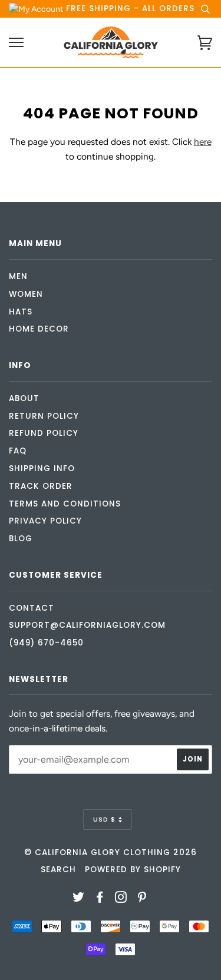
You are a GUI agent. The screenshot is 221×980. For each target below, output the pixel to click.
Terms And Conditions (65, 503)
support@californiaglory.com (87, 625)
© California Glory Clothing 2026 (110, 852)
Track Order (40, 486)
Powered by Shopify (133, 869)
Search (58, 869)
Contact (31, 608)
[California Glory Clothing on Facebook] (100, 899)
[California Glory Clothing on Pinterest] (142, 899)
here (203, 141)
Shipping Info (42, 468)
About (24, 398)
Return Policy (44, 416)
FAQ (18, 450)
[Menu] (16, 42)
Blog (20, 538)
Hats (20, 311)
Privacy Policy (45, 521)
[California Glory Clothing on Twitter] (78, 899)
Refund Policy (43, 433)
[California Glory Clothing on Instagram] (121, 899)
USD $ (104, 819)
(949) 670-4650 (46, 642)
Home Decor (39, 329)
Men (18, 276)
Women (26, 294)
